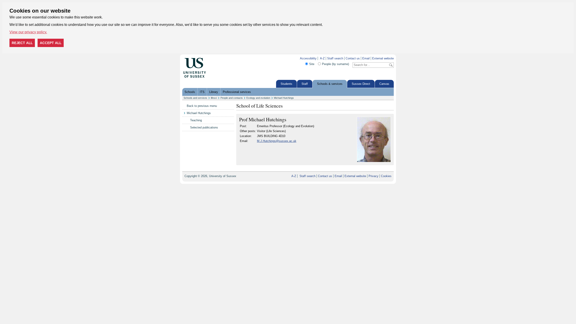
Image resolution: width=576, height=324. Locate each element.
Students (286, 84)
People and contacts (231, 98)
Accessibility (308, 58)
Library (213, 92)
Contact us (353, 58)
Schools (189, 92)
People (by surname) (335, 64)
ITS (202, 92)
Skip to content (216, 58)
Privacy (373, 176)
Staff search (335, 58)
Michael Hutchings (284, 98)
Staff (305, 84)
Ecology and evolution (258, 98)
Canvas (384, 84)
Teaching (196, 120)
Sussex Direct (361, 84)
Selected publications (204, 127)
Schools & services (329, 84)
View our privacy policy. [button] (28, 32)
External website (383, 58)
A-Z (322, 58)
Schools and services (195, 98)
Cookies (386, 176)
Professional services (237, 92)
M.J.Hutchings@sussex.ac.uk (276, 141)
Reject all (22, 43)
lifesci (214, 98)
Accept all (50, 43)
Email (366, 58)
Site (311, 64)
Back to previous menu (202, 106)
